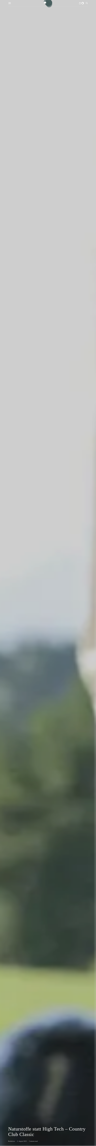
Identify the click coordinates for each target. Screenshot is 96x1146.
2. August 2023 (22, 1141)
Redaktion (11, 1141)
